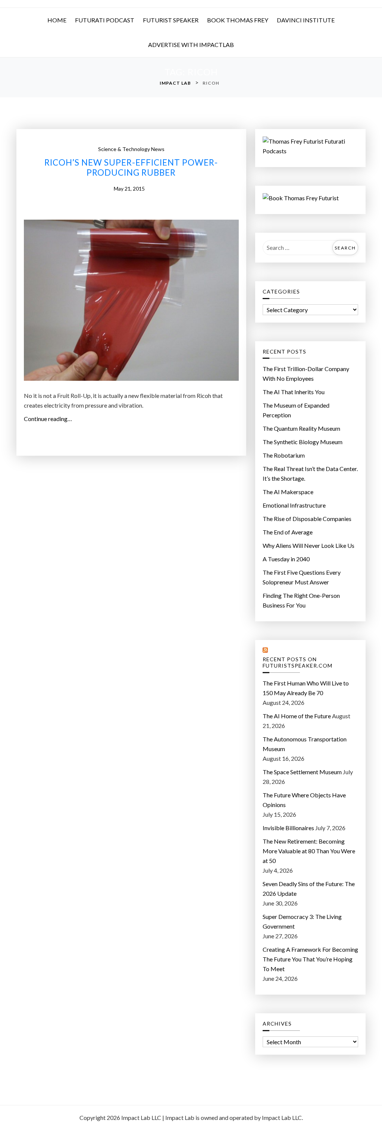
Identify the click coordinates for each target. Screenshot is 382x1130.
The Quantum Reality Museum (301, 428)
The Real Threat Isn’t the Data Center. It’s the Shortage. (310, 473)
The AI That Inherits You (294, 391)
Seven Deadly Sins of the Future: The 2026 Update (309, 888)
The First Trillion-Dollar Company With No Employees (306, 373)
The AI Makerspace (288, 491)
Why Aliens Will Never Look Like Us (308, 545)
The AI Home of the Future (297, 715)
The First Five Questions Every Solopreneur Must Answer (302, 577)
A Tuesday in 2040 (286, 558)
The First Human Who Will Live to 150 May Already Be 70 (306, 687)
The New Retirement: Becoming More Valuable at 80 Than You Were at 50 (309, 851)
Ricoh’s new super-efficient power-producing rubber (131, 168)
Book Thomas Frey (237, 19)
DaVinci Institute (306, 19)
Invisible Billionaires (288, 827)
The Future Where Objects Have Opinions (304, 799)
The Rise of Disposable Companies (307, 518)
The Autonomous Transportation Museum (305, 743)
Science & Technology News (131, 149)
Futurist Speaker (170, 19)
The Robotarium (284, 455)
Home (56, 19)
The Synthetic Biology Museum (302, 441)
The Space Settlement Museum (302, 771)
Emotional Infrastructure (294, 505)
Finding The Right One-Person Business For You (301, 600)
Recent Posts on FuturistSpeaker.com (297, 662)
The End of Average (288, 532)
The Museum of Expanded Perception (296, 410)
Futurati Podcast (104, 19)
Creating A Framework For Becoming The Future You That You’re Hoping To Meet (310, 959)
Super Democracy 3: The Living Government (302, 921)
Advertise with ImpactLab (191, 44)
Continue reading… (50, 419)
